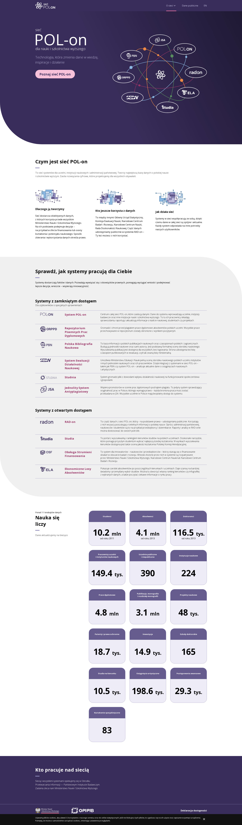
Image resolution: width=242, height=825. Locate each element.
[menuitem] (171, 5)
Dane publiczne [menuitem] (190, 5)
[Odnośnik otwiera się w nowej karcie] (47, 810)
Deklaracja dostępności (194, 810)
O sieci (171, 5)
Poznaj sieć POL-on (55, 74)
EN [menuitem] (205, 6)
